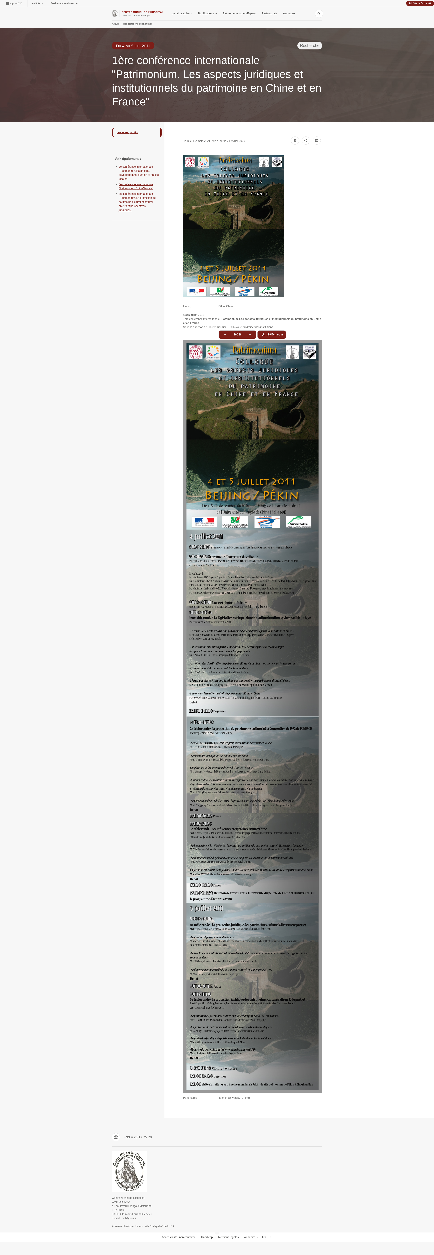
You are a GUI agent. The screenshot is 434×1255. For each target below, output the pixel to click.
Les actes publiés (127, 132)
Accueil (115, 24)
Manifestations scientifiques (137, 24)
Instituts (36, 3)
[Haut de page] (26, 1245)
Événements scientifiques (239, 13)
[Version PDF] (316, 140)
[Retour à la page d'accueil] (137, 13)
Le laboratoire (181, 13)
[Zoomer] (250, 335)
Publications (206, 13)
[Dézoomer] (225, 335)
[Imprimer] (295, 140)
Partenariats (269, 13)
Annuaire (289, 13)
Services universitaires (62, 3)
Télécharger (275, 334)
